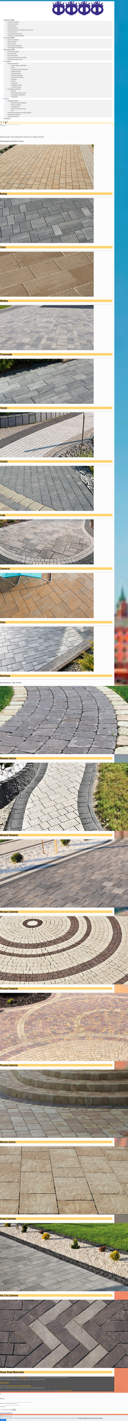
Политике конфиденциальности (66, 1390)
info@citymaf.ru (48, 2)
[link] (18, 125)
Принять (3, 1420)
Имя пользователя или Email (8, 1403)
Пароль (2, 1406)
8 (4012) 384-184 (39, 2)
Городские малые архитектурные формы (19, 1386)
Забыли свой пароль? (6, 1413)
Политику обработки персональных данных (90, 1418)
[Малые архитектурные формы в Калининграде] (78, 15)
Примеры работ (4, 1382)
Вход (14, 1409)
